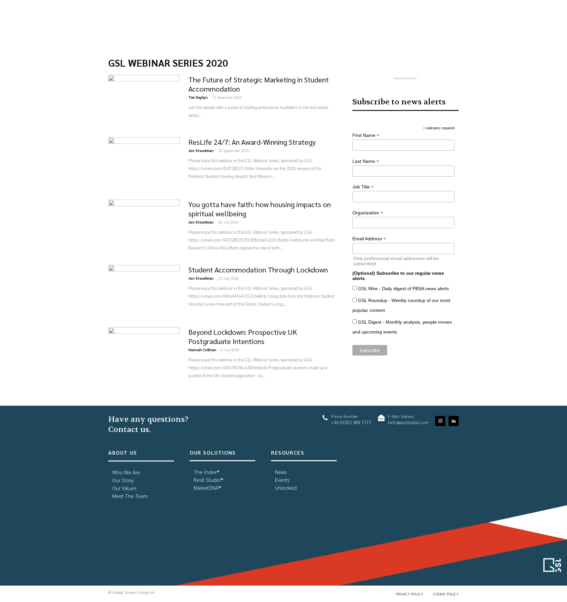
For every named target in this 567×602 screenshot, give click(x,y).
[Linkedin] (454, 421)
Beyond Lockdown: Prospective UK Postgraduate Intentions (242, 336)
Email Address (369, 239)
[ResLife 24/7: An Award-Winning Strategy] (144, 161)
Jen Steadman (201, 150)
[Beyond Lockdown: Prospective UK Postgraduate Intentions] (144, 351)
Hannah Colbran (202, 349)
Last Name (365, 161)
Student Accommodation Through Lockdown (258, 269)
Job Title (363, 187)
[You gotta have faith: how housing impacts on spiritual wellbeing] (144, 224)
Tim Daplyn (198, 97)
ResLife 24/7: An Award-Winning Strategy (252, 141)
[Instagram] (440, 421)
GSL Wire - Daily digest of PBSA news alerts (403, 288)
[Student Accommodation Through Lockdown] (144, 289)
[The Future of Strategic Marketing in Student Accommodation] (144, 99)
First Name (365, 135)
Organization (367, 213)
